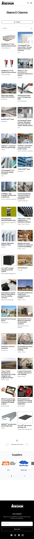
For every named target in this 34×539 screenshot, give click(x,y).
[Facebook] (11, 535)
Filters (18, 22)
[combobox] (17, 28)
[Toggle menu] (31, 3)
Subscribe (17, 529)
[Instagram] (23, 535)
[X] (15, 535)
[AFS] (8, 465)
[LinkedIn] (19, 535)
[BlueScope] (24, 465)
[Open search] (28, 3)
